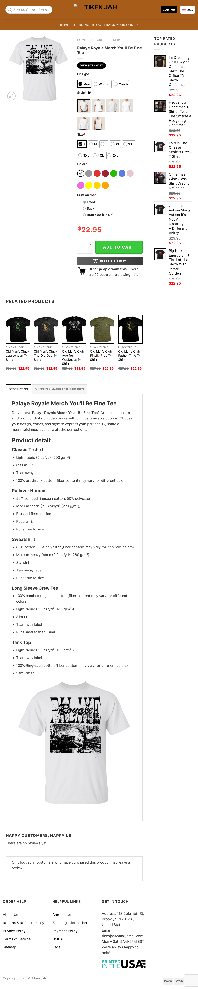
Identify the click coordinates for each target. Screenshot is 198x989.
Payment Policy (65, 931)
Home (64, 24)
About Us (10, 915)
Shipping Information (69, 923)
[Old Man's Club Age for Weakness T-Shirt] (74, 329)
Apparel (97, 40)
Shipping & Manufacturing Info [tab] (59, 389)
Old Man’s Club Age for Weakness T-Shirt (73, 358)
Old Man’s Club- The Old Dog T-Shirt (45, 355)
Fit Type (84, 74)
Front (91, 202)
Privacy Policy (14, 931)
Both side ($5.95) (100, 215)
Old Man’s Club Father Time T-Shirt (129, 355)
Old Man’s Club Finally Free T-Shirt (101, 355)
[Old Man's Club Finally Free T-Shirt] (102, 329)
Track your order (121, 24)
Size (81, 134)
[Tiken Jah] (99, 9)
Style (83, 93)
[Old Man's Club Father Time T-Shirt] (130, 329)
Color (82, 164)
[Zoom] (11, 96)
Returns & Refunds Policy (23, 923)
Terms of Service (17, 939)
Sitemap (9, 947)
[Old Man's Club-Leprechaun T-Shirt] (18, 329)
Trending (80, 24)
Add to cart (119, 247)
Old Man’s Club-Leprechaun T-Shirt (17, 355)
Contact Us (61, 915)
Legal (56, 947)
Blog (96, 24)
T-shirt (116, 40)
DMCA (57, 939)
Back (90, 208)
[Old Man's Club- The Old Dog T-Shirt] (46, 329)
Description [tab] (18, 389)
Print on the (86, 195)
